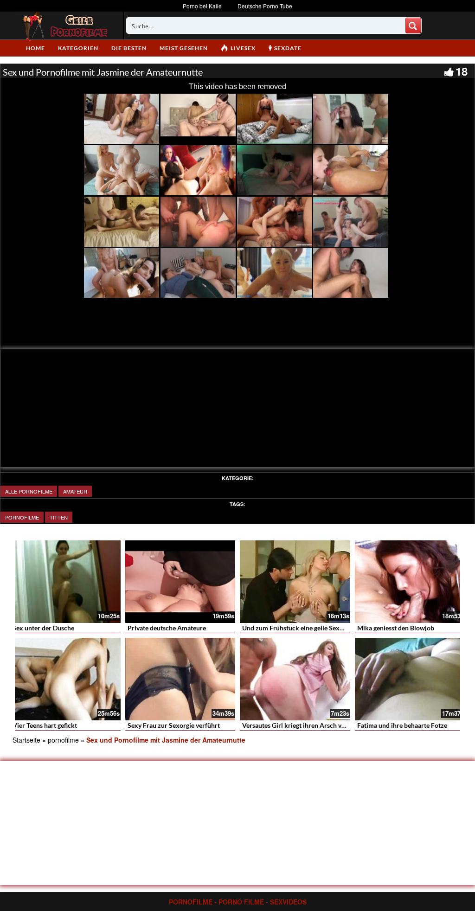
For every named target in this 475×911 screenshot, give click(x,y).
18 (462, 71)
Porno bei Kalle (202, 6)
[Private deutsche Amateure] (180, 581)
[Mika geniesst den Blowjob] (410, 581)
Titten (59, 517)
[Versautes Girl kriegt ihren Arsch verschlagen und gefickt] (295, 679)
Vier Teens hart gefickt (45, 725)
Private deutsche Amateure (167, 628)
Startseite (26, 739)
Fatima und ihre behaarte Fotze (402, 725)
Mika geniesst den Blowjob (395, 628)
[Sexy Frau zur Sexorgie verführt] (180, 679)
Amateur (75, 491)
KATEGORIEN (78, 48)
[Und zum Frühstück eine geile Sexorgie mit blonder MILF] (295, 581)
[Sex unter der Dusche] (65, 581)
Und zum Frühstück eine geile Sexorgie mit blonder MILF (324, 628)
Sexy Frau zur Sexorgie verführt (174, 725)
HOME (35, 48)
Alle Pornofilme (28, 491)
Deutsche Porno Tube (265, 6)
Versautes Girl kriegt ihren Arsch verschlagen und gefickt (324, 725)
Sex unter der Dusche (43, 628)
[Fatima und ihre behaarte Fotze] (410, 679)
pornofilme (22, 517)
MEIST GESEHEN (184, 48)
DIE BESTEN (129, 48)
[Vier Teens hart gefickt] (65, 679)
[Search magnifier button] (413, 25)
